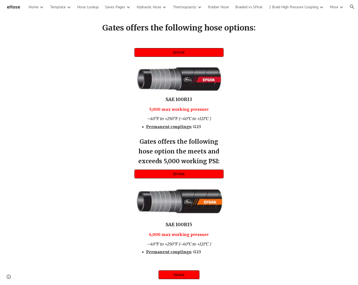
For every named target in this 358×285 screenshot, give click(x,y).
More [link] (334, 6)
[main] (179, 28)
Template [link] (58, 6)
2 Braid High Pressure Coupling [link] (293, 6)
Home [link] (33, 6)
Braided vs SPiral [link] (249, 6)
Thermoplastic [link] (185, 6)
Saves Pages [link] (115, 6)
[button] (352, 7)
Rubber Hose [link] (218, 6)
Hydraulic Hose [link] (149, 6)
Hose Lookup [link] (88, 6)
